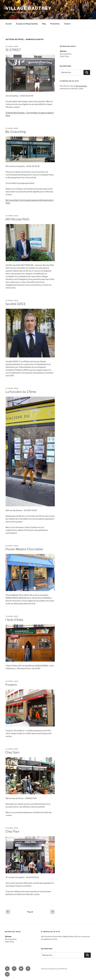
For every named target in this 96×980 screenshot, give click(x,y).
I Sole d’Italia (14, 619)
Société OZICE (15, 304)
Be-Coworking (15, 131)
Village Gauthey (29, 8)
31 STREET (13, 50)
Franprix (11, 684)
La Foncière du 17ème (20, 392)
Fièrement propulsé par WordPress (54, 969)
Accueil (8, 24)
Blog (44, 24)
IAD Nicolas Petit (17, 219)
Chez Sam (12, 752)
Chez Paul (12, 831)
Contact (67, 24)
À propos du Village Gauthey (27, 24)
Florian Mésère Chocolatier (24, 549)
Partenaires (55, 24)
